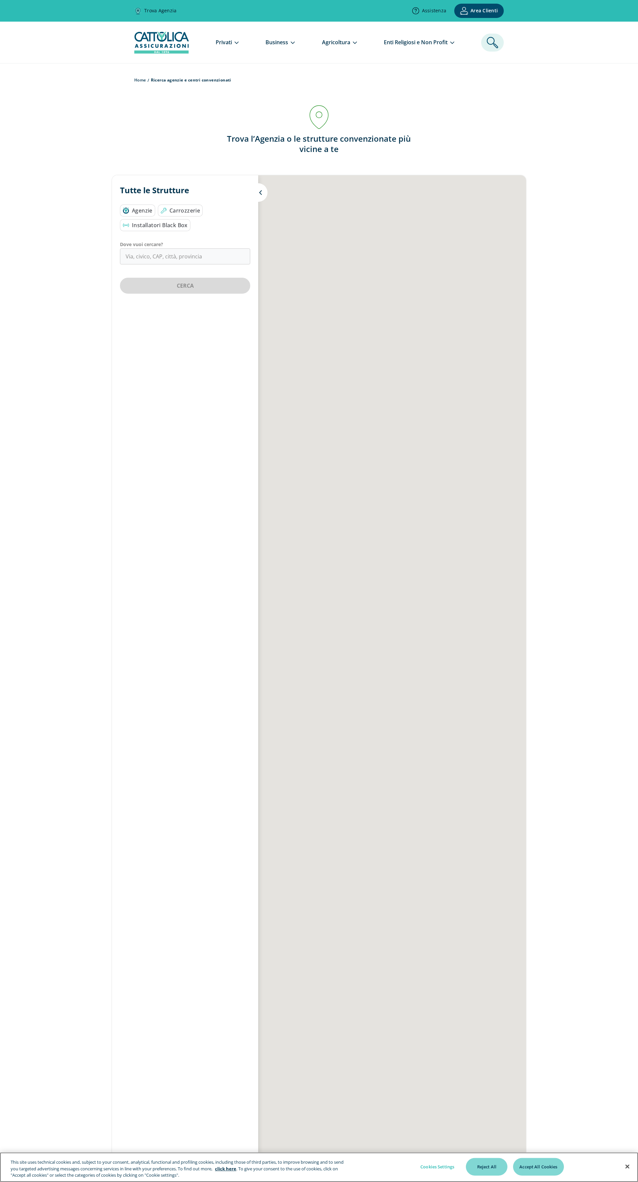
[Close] (627, 1166)
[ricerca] (492, 43)
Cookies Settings (437, 1166)
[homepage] (161, 51)
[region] (319, 1167)
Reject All (486, 1166)
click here (225, 1169)
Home (140, 80)
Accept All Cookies (538, 1166)
